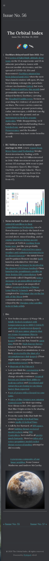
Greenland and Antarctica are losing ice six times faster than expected (25, 385)
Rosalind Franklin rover (21, 98)
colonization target (18, 362)
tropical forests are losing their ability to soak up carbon (25, 379)
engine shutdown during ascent (21, 239)
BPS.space (38, 425)
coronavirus (32, 370)
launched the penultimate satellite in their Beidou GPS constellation (23, 273)
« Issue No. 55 (11, 524)
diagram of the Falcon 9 (22, 366)
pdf (40, 258)
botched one (11, 127)
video (29, 86)
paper (37, 328)
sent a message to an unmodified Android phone (24, 280)
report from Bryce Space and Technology (23, 149)
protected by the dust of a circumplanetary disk (24, 355)
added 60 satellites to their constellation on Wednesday (19, 226)
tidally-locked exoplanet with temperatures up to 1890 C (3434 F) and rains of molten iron (26, 324)
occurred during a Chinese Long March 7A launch (22, 289)
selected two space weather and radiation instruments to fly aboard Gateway (24, 252)
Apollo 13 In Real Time (26, 422)
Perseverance (12, 130)
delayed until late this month (25, 89)
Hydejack (27, 555)
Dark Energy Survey (32, 343)
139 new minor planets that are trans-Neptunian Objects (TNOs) (25, 334)
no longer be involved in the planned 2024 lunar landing (24, 266)
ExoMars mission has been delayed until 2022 (22, 75)
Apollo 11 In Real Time (27, 419)
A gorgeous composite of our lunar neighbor (25, 460)
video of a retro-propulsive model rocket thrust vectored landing (25, 441)
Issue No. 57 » (38, 524)
